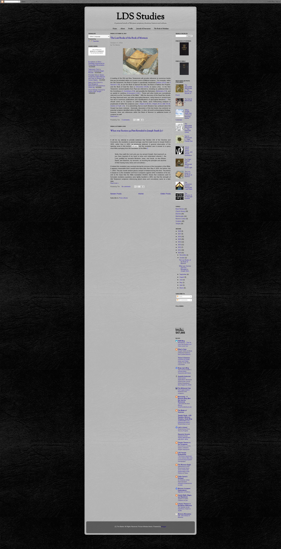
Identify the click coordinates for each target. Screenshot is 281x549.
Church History (180, 211)
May (181, 282)
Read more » (114, 116)
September (183, 274)
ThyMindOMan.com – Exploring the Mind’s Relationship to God (184, 422)
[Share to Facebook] (140, 120)
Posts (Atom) (123, 198)
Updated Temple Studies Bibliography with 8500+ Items (184, 437)
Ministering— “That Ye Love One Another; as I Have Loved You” (184, 344)
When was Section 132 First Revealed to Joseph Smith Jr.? (136, 131)
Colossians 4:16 (133, 93)
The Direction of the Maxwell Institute (188, 196)
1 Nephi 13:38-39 (145, 104)
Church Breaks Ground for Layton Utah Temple (96, 90)
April (181, 285)
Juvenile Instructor (184, 376)
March (182, 288)
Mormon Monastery (184, 514)
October (182, 258)
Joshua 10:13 (161, 82)
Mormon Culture (181, 218)
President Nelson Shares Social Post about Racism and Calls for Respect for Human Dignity (96, 77)
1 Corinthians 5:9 (128, 91)
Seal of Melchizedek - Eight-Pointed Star (189, 138)
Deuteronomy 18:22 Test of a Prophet (184, 430)
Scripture (178, 221)
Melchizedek (180, 216)
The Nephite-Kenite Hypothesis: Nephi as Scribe (184, 508)
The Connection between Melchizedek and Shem (188, 186)
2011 (179, 250)
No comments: (126, 186)
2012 (179, 247)
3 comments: (126, 120)
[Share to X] (138, 120)
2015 (179, 239)
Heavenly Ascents (184, 434)
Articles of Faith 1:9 (117, 106)
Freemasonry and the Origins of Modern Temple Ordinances (184, 447)
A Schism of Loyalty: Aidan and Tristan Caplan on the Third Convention (184, 362)
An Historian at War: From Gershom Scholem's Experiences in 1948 (185, 482)
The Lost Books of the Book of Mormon (129, 38)
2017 (179, 234)
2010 (179, 252)
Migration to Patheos (184, 492)
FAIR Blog (181, 341)
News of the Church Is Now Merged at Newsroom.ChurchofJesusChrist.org (96, 85)
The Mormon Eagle (184, 465)
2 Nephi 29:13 (157, 104)
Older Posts (165, 194)
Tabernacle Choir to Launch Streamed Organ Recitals (96, 71)
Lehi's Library (182, 427)
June (181, 280)
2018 (179, 231)
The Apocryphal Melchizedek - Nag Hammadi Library (188, 128)
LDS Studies (140, 17)
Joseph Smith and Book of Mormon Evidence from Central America (185, 352)
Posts (180, 296)
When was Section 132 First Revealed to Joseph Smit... (185, 268)
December (183, 255)
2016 (179, 236)
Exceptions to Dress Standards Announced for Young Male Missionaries (96, 63)
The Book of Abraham (161, 29)
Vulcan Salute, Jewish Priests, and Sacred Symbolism (188, 151)
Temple (178, 223)
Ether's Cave (182, 349)
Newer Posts (116, 194)
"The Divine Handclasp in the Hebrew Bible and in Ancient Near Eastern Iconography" (185, 458)
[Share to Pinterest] (142, 120)
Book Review (180, 209)
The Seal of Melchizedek (188, 100)
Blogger (163, 526)
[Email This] (134, 120)
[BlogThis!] (136, 120)
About (123, 29)
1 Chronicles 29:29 (141, 87)
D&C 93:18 (166, 104)
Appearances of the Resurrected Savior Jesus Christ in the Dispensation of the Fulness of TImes (184, 470)
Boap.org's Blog (183, 368)
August (182, 277)
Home (115, 29)
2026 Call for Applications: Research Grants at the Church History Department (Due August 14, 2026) (185, 381)
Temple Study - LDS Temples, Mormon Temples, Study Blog (185, 417)
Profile (130, 29)
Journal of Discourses (143, 29)
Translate (96, 41)
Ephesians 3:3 (161, 91)
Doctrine (178, 214)
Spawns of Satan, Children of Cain (183, 499)
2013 (179, 244)
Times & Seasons (184, 358)
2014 (179, 242)
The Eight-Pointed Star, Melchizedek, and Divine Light (188, 163)
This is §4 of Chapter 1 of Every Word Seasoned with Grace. (184, 371)
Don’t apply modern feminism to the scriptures (184, 391)
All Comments (182, 300)
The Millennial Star (184, 388)
